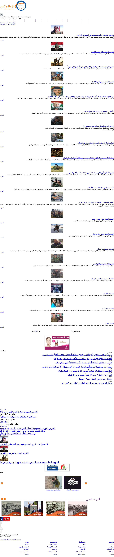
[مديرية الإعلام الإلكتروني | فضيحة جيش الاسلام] (72, 482)
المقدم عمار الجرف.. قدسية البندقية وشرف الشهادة (96, 143)
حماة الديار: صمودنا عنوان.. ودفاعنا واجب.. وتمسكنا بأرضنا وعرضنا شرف (88, 158)
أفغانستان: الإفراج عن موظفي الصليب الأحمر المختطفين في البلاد (83, 358)
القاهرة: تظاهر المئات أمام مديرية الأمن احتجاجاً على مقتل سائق (83, 362)
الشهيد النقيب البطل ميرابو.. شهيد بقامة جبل (98, 126)
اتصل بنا (26, 549)
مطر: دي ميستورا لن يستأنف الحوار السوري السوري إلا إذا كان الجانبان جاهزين (77, 367)
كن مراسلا (82, 542)
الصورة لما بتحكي (80, 551)
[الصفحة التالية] (34, 331)
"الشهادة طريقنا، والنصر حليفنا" (102, 279)
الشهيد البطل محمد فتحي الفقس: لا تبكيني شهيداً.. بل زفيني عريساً (90, 67)
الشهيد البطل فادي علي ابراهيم (103, 219)
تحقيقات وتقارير (23, 546)
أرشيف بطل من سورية (8, 24)
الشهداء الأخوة (109, 293)
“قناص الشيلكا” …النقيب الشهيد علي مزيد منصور (96, 202)
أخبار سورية (53, 542)
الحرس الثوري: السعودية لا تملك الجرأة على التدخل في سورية (27, 428)
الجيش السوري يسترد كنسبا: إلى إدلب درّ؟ (18, 412)
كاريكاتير (82, 549)
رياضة (26, 544)
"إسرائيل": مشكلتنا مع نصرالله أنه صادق (18, 417)
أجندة (112, 554)
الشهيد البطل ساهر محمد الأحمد (102, 52)
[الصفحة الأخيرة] (32, 331)
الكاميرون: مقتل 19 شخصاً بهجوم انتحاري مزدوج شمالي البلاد (85, 371)
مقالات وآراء (3, 409)
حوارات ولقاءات (52, 551)
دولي (112, 544)
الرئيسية (12, 22)
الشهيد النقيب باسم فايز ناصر (103, 264)
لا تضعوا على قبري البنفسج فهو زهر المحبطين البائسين (95, 35)
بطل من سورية (4, 22)
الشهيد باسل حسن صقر (105, 249)
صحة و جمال (81, 554)
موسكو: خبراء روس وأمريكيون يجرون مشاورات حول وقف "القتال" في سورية (77, 354)
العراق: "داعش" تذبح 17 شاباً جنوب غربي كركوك (90, 375)
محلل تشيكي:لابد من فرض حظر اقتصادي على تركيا (22, 431)
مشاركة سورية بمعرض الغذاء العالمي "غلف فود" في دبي (86, 383)
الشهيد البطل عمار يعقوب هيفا (103, 234)
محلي (83, 544)
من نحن (54, 549)
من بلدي (111, 551)
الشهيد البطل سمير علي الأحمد (103, 82)
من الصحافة (3, 426)
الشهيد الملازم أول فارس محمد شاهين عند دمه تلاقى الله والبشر (91, 173)
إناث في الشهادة (108, 308)
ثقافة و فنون (53, 544)
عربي (26, 542)
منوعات (111, 546)
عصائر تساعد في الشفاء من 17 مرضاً (95, 379)
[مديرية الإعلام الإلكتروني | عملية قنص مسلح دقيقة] (53, 482)
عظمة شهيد (110, 323)
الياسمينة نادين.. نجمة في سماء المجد (101, 187)
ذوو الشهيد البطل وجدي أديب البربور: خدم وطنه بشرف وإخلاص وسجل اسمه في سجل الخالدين (81, 96)
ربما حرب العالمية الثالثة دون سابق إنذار (17, 433)
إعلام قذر (4, 422)
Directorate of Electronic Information (10, 539)
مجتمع (55, 554)
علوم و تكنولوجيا (52, 546)
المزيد (2, 40)
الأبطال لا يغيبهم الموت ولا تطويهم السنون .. (98, 111)
